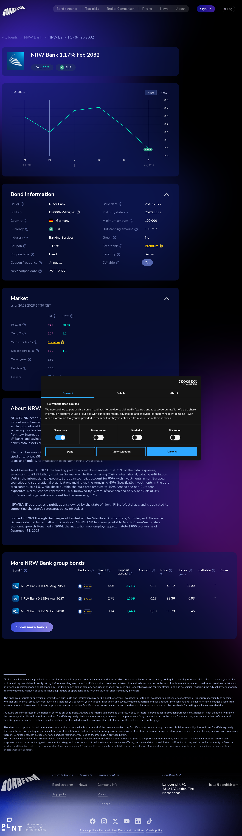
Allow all (172, 451)
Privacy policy (88, 830)
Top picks (59, 794)
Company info (107, 785)
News (82, 785)
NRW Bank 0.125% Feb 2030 (42, 611)
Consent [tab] (68, 393)
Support (104, 804)
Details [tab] (121, 393)
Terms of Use (107, 830)
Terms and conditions (131, 830)
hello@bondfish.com (223, 785)
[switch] (99, 437)
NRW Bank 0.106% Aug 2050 (43, 586)
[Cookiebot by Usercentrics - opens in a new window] (181, 382)
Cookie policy (154, 830)
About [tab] (174, 393)
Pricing (103, 794)
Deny (70, 451)
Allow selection (121, 451)
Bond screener (62, 785)
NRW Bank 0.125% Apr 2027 (42, 598)
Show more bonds (31, 627)
